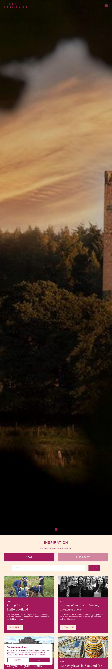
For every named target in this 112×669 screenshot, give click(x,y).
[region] (28, 654)
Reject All (17, 660)
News (29, 557)
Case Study (82, 557)
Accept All (39, 660)
